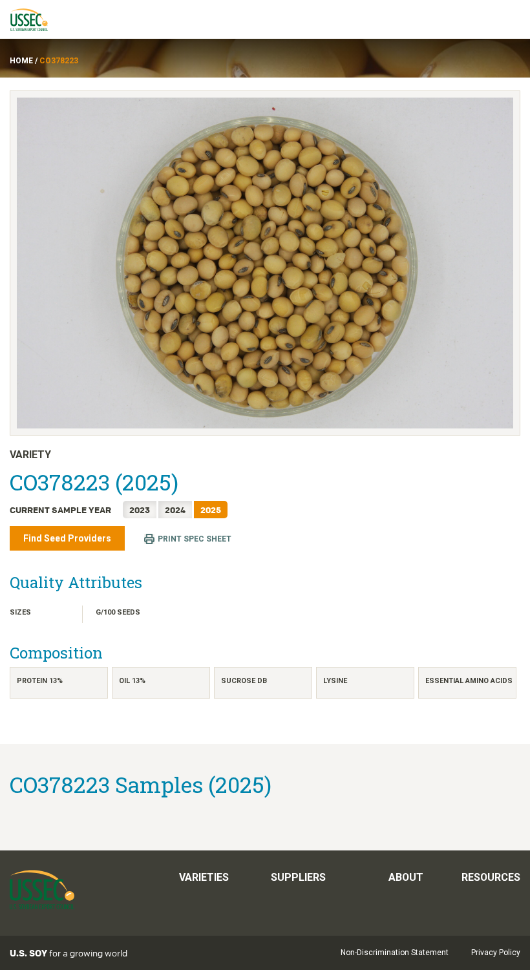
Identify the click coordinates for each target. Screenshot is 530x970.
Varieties (204, 877)
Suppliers (298, 877)
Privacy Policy (495, 952)
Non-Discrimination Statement (395, 952)
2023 (139, 509)
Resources (490, 877)
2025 (210, 509)
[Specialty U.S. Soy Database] (35, 19)
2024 (175, 509)
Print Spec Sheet (194, 538)
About (405, 877)
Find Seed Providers (67, 538)
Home (21, 60)
